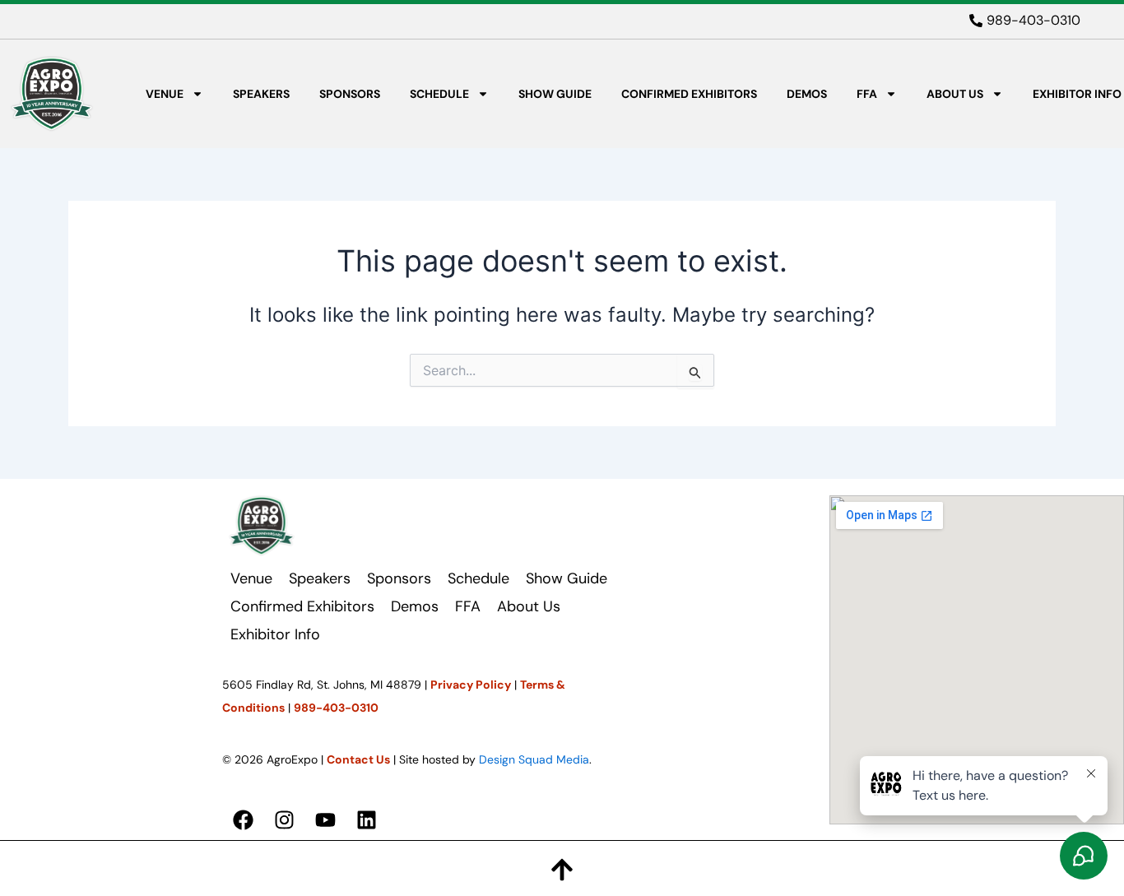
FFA (867, 93)
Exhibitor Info (1077, 93)
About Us (955, 93)
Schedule (439, 93)
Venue (164, 93)
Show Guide (555, 93)
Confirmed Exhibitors (689, 93)
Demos (807, 93)
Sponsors (349, 93)
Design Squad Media (534, 759)
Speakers (261, 93)
